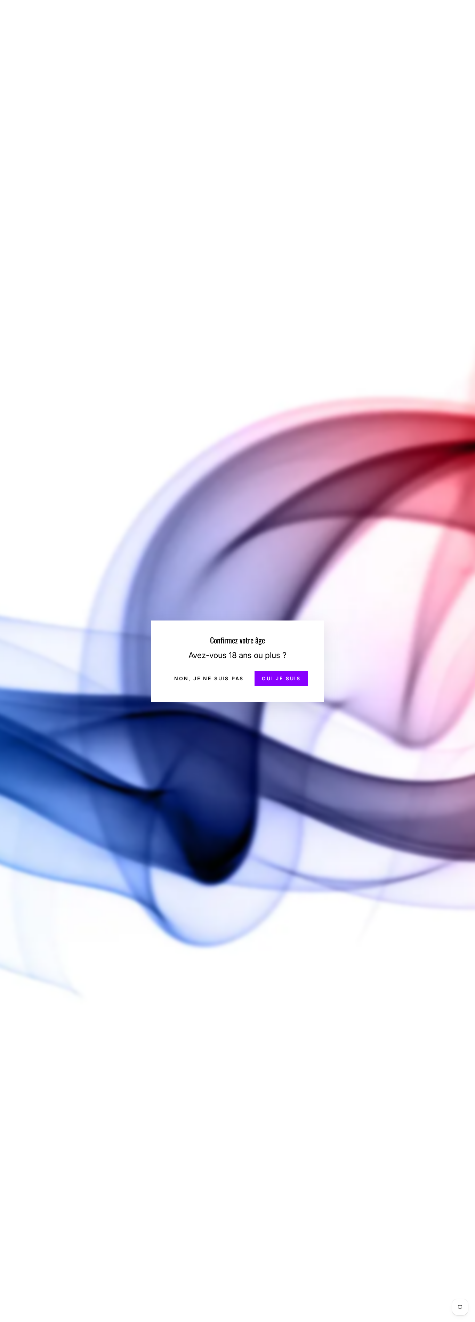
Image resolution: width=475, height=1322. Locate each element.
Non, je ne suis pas (209, 678)
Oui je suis (281, 678)
